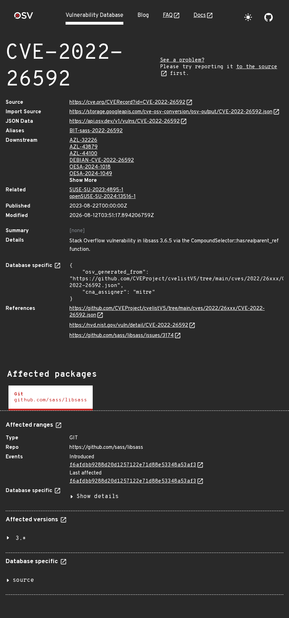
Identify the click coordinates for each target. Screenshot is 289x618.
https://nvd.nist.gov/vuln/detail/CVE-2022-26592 (128, 325)
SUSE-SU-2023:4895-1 (96, 190)
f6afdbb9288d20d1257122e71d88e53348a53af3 (132, 465)
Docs (199, 15)
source (23, 580)
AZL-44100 (83, 154)
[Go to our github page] (268, 17)
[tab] (50, 398)
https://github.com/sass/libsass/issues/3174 (121, 335)
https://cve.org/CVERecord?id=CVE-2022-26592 (127, 102)
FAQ (168, 15)
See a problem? (182, 60)
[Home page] (23, 18)
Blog (143, 15)
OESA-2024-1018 (90, 167)
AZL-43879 (83, 147)
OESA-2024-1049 (90, 174)
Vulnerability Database (94, 15)
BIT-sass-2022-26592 (96, 131)
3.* (21, 538)
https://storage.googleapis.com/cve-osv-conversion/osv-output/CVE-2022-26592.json (170, 112)
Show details (97, 496)
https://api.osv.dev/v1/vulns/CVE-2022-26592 (124, 121)
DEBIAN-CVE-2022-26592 (101, 160)
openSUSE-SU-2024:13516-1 (102, 196)
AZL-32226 (83, 140)
